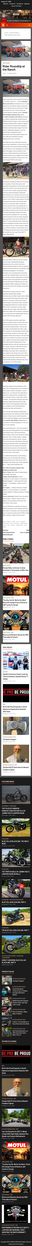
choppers (8, 521)
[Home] (3, 25)
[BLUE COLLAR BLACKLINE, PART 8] (16, 888)
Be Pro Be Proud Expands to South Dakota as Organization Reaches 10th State (15, 709)
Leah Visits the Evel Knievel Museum (9, 532)
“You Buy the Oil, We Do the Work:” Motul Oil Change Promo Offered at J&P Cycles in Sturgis (15, 602)
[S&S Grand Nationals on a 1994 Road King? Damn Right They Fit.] (7, 1032)
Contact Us (12, 3)
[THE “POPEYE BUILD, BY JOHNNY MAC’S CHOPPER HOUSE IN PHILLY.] (16, 858)
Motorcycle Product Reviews (16, 899)
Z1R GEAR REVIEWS (6, 957)
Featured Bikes (12, 805)
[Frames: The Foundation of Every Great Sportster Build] (7, 1021)
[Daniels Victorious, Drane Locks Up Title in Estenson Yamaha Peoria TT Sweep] (16, 661)
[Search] (29, 25)
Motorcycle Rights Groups (8, 1225)
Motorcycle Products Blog (9, 736)
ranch (4, 525)
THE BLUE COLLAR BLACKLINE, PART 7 (15, 930)
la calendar (22, 521)
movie (11, 523)
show (25, 525)
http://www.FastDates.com (15, 464)
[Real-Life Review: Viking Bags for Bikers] (7, 1011)
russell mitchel (19, 525)
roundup (13, 525)
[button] (7, 25)
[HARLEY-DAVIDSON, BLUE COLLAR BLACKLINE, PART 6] (16, 944)
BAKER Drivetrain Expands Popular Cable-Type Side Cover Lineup (20, 1002)
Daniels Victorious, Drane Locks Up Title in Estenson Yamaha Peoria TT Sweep (15, 676)
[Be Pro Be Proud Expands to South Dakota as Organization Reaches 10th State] (16, 693)
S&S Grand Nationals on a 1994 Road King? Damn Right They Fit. (20, 1033)
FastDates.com (24, 268)
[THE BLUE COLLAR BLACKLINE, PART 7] (16, 916)
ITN (5, 73)
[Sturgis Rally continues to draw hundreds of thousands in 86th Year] (16, 553)
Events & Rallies (6, 62)
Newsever (12, 1244)
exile (17, 521)
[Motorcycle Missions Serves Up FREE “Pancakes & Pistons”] (16, 620)
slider (4, 527)
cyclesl (13, 521)
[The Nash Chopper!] (16, 726)
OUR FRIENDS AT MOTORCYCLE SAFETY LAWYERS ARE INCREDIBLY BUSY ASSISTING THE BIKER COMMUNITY (15, 1229)
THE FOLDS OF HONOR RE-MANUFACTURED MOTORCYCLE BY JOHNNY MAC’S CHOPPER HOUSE (14, 810)
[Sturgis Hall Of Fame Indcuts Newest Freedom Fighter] (16, 754)
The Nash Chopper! (9, 739)
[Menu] (7, 25)
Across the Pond (16, 6)
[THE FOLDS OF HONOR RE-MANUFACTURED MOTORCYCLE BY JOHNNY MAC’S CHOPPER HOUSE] (16, 795)
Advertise (27, 3)
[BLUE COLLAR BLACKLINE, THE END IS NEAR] (16, 827)
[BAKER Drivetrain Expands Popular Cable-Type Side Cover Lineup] (7, 1001)
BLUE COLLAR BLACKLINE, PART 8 (14, 902)
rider (8, 525)
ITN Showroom (5, 805)
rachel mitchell (23, 523)
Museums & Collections (8, 764)
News (12, 597)
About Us (5, 3)
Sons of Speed (24, 531)
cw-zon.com (13, 393)
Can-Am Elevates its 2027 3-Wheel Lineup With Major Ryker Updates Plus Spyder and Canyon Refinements (15, 1133)
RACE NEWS (5, 671)
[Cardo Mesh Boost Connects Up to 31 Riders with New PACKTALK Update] (7, 990)
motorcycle (6, 523)
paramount (16, 523)
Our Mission (20, 3)
